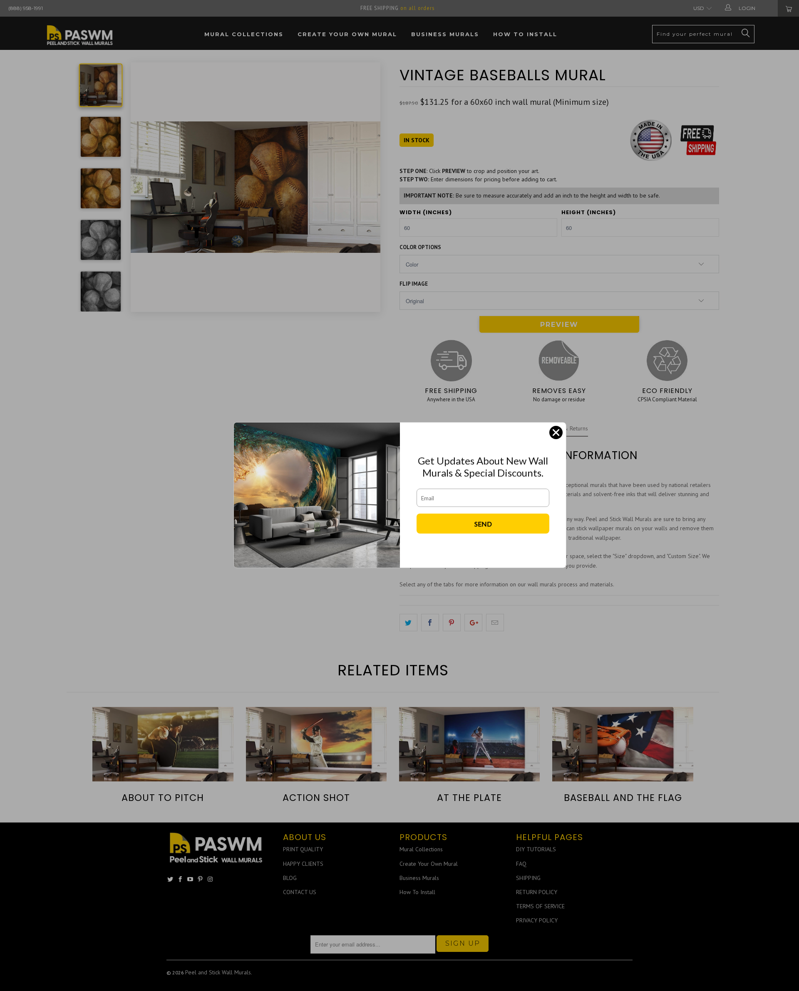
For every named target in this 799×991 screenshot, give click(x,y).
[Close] (556, 432)
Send (483, 524)
